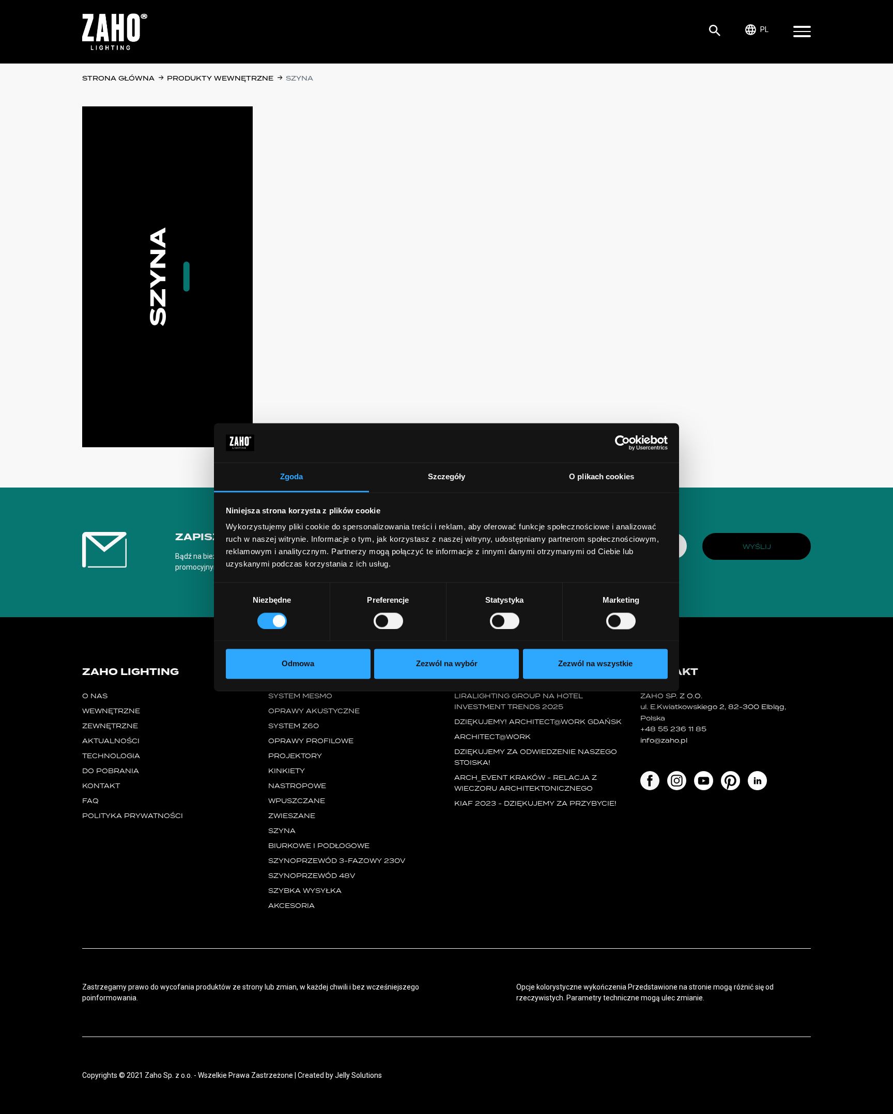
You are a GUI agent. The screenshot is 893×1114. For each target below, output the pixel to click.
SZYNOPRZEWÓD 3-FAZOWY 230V (336, 860)
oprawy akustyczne (314, 711)
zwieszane (291, 815)
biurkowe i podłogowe (318, 845)
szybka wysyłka (305, 890)
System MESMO (300, 696)
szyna (282, 830)
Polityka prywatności (132, 815)
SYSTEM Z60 (293, 725)
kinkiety (286, 770)
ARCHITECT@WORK (492, 736)
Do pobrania (110, 770)
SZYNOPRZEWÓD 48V (311, 875)
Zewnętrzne (110, 725)
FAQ (90, 800)
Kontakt (101, 785)
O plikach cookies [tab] (601, 477)
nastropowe (297, 785)
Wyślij (757, 546)
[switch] (388, 621)
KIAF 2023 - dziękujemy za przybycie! (535, 803)
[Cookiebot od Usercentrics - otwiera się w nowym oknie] (622, 442)
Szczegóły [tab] (447, 477)
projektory (295, 755)
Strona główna (118, 78)
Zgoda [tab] (291, 477)
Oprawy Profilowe (310, 740)
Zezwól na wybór (447, 664)
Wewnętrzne (111, 711)
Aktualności (111, 740)
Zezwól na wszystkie (595, 664)
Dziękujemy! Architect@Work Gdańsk (538, 721)
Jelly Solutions (358, 1075)
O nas (94, 696)
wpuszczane (296, 800)
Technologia (111, 755)
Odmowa (298, 664)
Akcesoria (291, 905)
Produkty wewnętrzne (220, 78)
